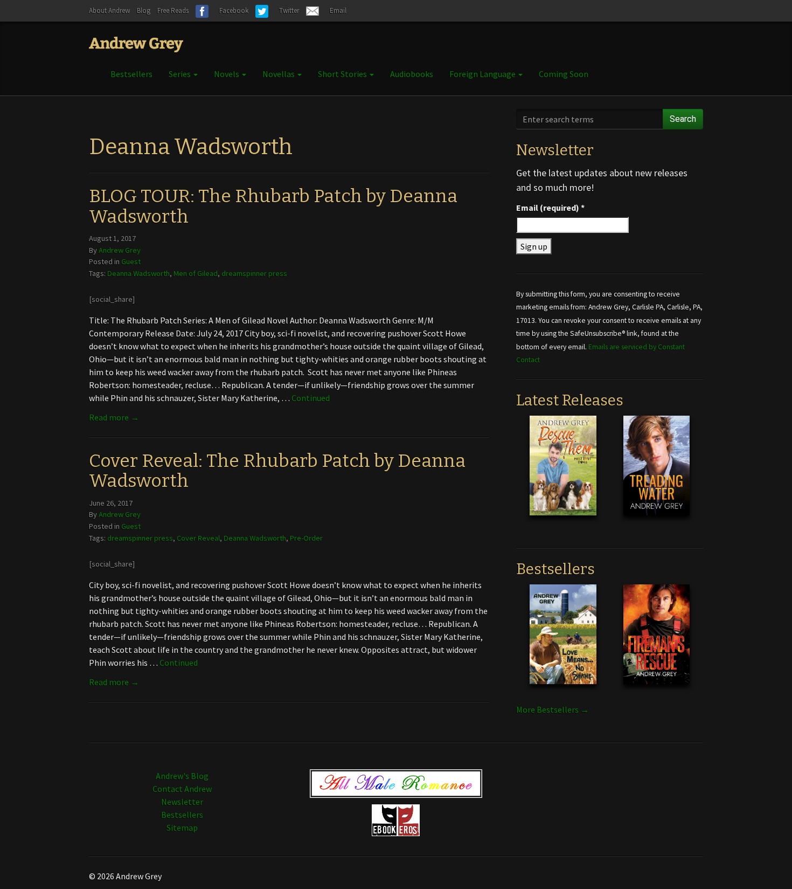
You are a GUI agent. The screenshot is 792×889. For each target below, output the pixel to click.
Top (766, 863)
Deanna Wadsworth (138, 273)
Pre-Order (306, 538)
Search (683, 119)
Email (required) (550, 207)
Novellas (279, 73)
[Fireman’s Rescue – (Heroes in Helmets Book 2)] (656, 642)
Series (180, 73)
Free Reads (173, 10)
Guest (131, 261)
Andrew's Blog (182, 775)
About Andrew (109, 10)
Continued (310, 397)
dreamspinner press (254, 273)
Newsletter (182, 801)
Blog (143, 10)
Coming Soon (563, 73)
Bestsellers (131, 73)
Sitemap (182, 827)
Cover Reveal (198, 538)
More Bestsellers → (552, 709)
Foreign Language (483, 73)
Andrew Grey (120, 250)
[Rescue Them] (563, 473)
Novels (227, 73)
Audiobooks (411, 73)
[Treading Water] (656, 473)
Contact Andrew (182, 788)
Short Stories (343, 73)
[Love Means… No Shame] (563, 642)
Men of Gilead (195, 273)
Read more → (114, 417)
